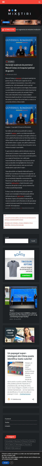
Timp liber (28, 444)
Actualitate (11, 61)
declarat (18, 78)
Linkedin (7, 426)
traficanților (15, 183)
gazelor (14, 133)
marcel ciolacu (15, 208)
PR (8, 310)
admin (6, 319)
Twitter (7, 422)
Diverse (24, 441)
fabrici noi (20, 196)
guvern (7, 208)
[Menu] (3, 2)
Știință (8, 448)
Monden (32, 441)
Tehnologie (19, 444)
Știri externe (16, 448)
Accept (6, 463)
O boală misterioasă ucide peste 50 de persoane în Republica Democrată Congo (20, 219)
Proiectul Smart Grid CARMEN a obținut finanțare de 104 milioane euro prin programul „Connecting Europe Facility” (21, 314)
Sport (11, 444)
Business (17, 441)
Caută (7, 237)
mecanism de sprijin (28, 208)
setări (16, 459)
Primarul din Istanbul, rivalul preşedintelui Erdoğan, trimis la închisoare (18, 224)
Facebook (8, 419)
